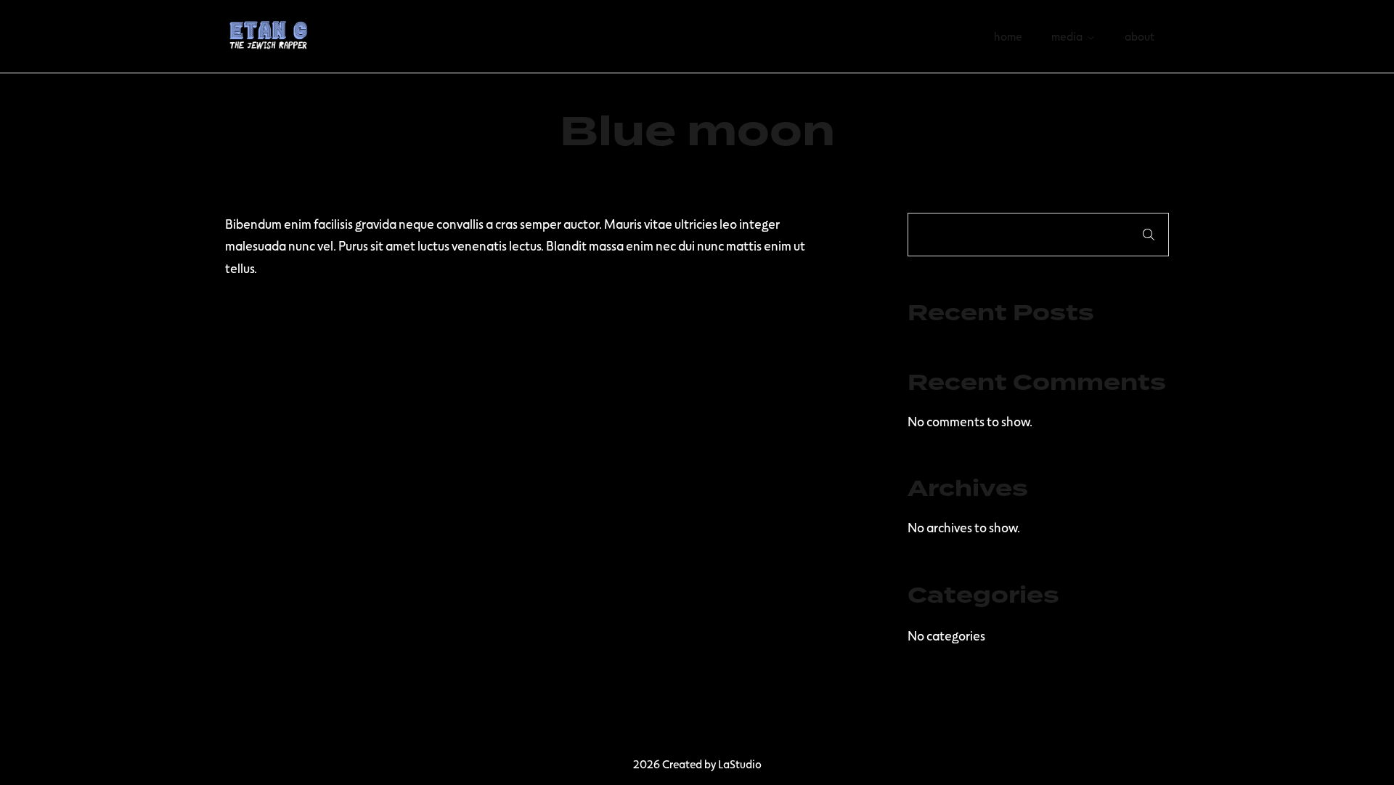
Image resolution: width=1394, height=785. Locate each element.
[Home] (268, 34)
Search (1148, 234)
